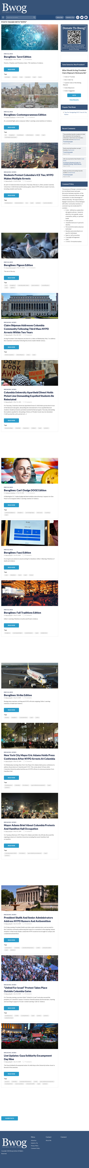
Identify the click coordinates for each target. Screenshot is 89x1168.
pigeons (12, 287)
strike (37, 717)
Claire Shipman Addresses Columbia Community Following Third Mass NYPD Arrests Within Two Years (26, 329)
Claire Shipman (20, 354)
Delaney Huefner (10, 493)
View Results (74, 100)
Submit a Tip (70, 17)
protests (38, 203)
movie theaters (28, 633)
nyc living (47, 512)
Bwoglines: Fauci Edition (17, 552)
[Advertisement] (29, 220)
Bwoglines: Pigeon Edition (18, 265)
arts (6, 285)
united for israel (9, 1018)
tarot (40, 77)
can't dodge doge (30, 512)
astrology (7, 77)
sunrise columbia (48, 203)
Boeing (7, 717)
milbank (33, 428)
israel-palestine (23, 717)
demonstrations (19, 203)
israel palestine (24, 1015)
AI (5, 135)
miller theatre (29, 135)
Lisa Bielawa (20, 135)
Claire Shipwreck (69, 88)
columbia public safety (23, 285)
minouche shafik (47, 947)
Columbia (18, 428)
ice (26, 203)
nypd (34, 77)
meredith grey (45, 285)
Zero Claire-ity (68, 80)
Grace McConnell (10, 268)
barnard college (8, 428)
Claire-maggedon (69, 91)
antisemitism (8, 947)
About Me (48, 1140)
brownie (15, 77)
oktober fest (44, 633)
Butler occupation (9, 354)
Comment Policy (35, 1148)
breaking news (8, 203)
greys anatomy (35, 285)
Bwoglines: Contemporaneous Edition (25, 114)
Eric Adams (25, 785)
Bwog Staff (9, 59)
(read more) (77, 139)
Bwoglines (8, 54)
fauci (20, 575)
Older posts (9, 1118)
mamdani (27, 77)
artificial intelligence (10, 512)
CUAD (38, 947)
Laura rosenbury (19, 1083)
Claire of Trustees (69, 77)
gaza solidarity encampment (38, 785)
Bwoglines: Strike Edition (18, 695)
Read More (11, 69)
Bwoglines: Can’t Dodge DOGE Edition (25, 490)
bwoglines (11, 135)
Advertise (33, 1140)
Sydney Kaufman (10, 117)
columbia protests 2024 (10, 853)
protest (39, 1015)
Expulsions (26, 428)
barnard (7, 1081)
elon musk (39, 512)
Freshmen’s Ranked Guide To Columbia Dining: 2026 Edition (72, 163)
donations (13, 575)
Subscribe (60, 17)
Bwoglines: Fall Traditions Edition (22, 612)
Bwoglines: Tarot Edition (17, 56)
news (28, 354)
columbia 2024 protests (27, 947)
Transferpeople (68, 141)
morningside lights (17, 633)
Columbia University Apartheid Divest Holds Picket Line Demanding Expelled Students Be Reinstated (29, 396)
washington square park (10, 137)
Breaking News (10, 172)
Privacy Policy (34, 1145)
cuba (21, 77)
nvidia (37, 135)
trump (31, 575)
